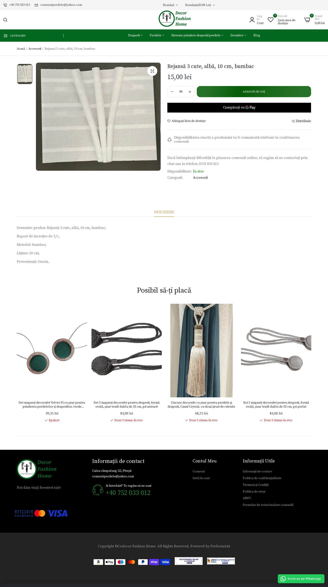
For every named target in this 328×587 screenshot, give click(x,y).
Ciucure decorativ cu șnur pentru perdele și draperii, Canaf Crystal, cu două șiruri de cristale (201, 405)
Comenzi (199, 472)
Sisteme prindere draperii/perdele (196, 35)
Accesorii (34, 49)
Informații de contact (257, 472)
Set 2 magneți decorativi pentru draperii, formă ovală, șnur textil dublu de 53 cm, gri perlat (276, 405)
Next (311, 363)
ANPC (247, 498)
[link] (79, 311)
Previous (16, 363)
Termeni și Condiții (255, 485)
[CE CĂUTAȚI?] (5, 20)
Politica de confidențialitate (262, 478)
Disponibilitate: (179, 171)
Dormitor (237, 35)
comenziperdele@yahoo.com (61, 5)
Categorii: (175, 178)
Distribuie (303, 121)
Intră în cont (201, 478)
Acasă (21, 49)
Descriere (164, 212)
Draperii (134, 35)
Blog (256, 35)
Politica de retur (254, 492)
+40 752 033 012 (19, 5)
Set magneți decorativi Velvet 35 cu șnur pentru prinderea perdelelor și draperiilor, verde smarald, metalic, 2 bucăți (52, 405)
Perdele (156, 35)
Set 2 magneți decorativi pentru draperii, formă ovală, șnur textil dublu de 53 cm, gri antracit (127, 405)
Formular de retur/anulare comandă (268, 505)
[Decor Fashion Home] (178, 19)
